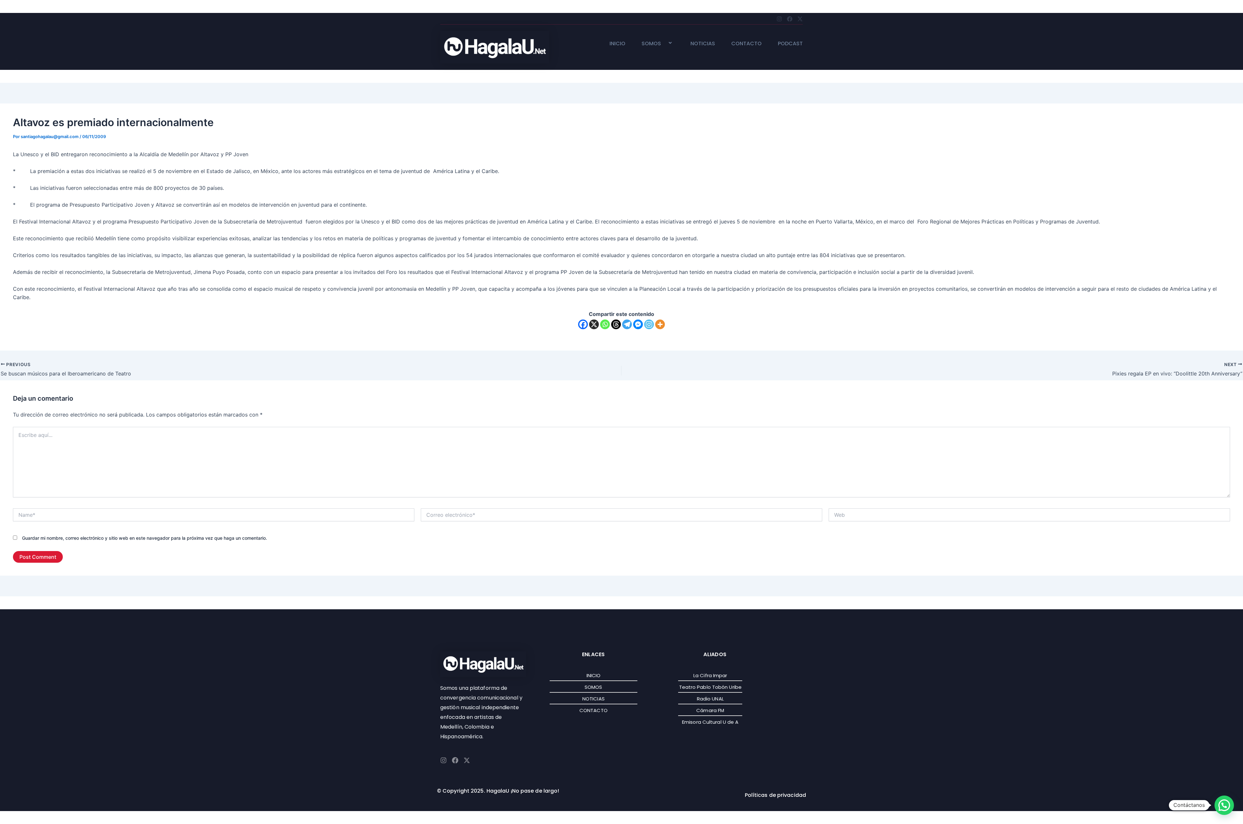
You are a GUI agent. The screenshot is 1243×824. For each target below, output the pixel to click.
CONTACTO (746, 43)
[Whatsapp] (605, 324)
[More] (660, 324)
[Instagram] (649, 324)
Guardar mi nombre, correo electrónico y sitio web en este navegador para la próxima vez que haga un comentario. (144, 538)
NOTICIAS (702, 43)
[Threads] (616, 324)
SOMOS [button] (651, 43)
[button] (664, 43)
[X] (594, 324)
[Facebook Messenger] (638, 324)
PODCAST (790, 43)
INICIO (617, 43)
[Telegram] (627, 324)
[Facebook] (583, 324)
